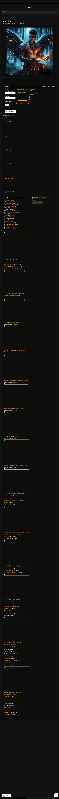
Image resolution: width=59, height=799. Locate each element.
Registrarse (7, 117)
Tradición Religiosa (33, 79)
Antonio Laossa (7, 646)
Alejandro (6, 651)
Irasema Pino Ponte (8, 660)
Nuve (5, 705)
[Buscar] (55, 12)
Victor (5, 610)
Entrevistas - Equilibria (11, 224)
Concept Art (11, 79)
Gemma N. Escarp (9, 201)
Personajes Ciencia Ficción (48, 86)
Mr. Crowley (7, 644)
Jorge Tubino (8, 209)
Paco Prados (7, 701)
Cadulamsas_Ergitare (10, 204)
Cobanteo (6, 655)
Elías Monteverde (10, 228)
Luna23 (6, 703)
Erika (6, 207)
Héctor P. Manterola (10, 216)
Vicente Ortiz (9, 221)
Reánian (6, 707)
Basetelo (6, 615)
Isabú (5, 662)
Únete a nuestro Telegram (22, 102)
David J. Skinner (8, 653)
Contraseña (7, 96)
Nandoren (6, 665)
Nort (5, 649)
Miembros (22, 92)
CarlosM (6, 694)
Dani (7, 213)
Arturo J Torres (7, 710)
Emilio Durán (9, 218)
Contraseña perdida (9, 115)
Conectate (33, 93)
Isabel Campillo (9, 215)
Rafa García (20, 23)
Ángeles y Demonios (23, 79)
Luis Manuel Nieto (9, 206)
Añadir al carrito (37, 202)
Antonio (7, 227)
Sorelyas (6, 696)
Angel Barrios (7, 712)
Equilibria (5, 797)
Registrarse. (23, 77)
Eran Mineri (8, 219)
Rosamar (6, 608)
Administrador (7, 613)
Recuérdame (9, 101)
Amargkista (6, 714)
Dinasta (6, 658)
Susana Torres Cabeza (10, 203)
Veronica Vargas (10, 222)
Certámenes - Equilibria (11, 210)
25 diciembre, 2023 (8, 23)
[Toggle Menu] (3, 12)
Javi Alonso (6, 698)
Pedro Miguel (9, 225)
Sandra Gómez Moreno (11, 212)
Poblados (7, 86)
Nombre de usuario (9, 91)
